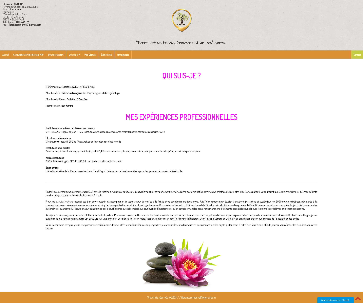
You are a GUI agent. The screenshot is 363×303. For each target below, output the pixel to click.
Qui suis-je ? (74, 54)
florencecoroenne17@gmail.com (25, 24)
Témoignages (123, 54)
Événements (106, 54)
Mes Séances (90, 54)
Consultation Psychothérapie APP (28, 54)
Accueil (5, 54)
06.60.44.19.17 (22, 22)
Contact (357, 54)
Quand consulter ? (56, 54)
